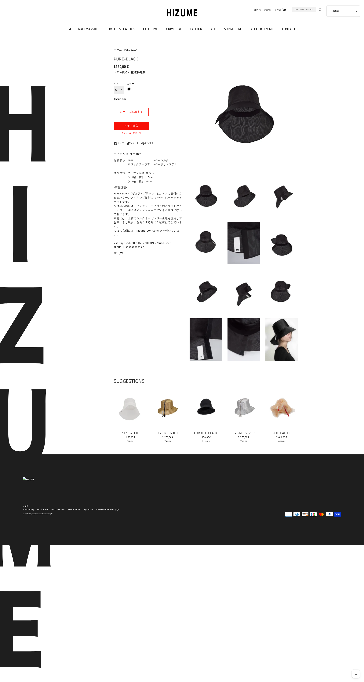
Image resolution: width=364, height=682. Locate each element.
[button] (343, 11)
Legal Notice (88, 510)
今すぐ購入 (131, 125)
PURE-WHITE (130, 433)
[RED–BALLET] (281, 407)
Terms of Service (58, 510)
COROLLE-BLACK (205, 433)
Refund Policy (74, 510)
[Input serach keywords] (320, 9)
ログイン (258, 10)
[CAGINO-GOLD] (168, 407)
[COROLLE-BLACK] (206, 407)
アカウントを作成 (272, 10)
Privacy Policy (28, 510)
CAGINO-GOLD (168, 433)
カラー (130, 83)
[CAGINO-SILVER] (244, 407)
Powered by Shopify (47, 514)
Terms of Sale (42, 510)
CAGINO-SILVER (243, 433)
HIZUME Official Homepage (107, 510)
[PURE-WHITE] (130, 407)
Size (116, 83)
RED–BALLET (281, 433)
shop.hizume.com (37, 514)
